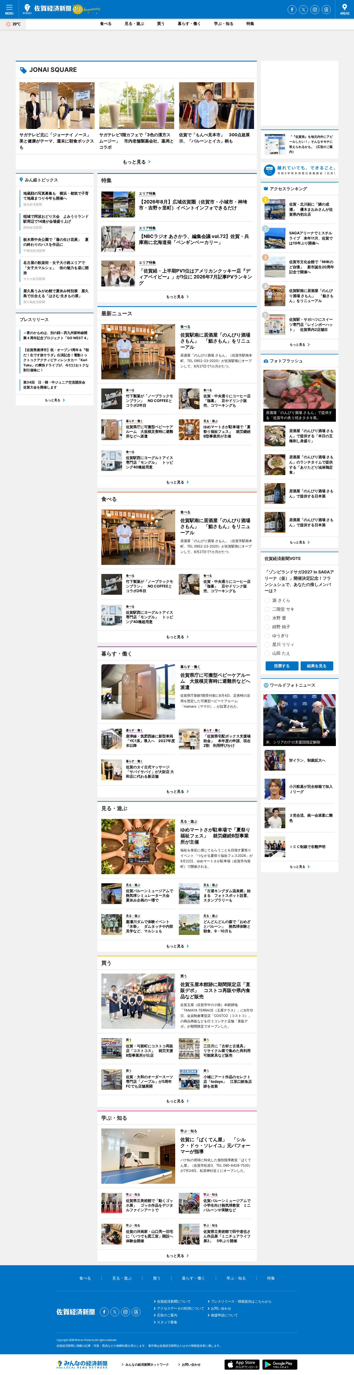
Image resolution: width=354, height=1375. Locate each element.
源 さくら (281, 600)
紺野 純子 (281, 626)
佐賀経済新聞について (174, 1301)
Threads (326, 9)
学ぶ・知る (223, 23)
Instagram (314, 9)
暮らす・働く (189, 23)
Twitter (303, 9)
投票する (282, 665)
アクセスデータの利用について (180, 1308)
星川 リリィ (283, 644)
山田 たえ (281, 653)
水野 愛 (279, 617)
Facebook (292, 9)
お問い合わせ (221, 1308)
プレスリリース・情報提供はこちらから (241, 1301)
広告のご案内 (167, 1315)
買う (161, 23)
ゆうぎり (280, 635)
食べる (106, 23)
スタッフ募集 (167, 1322)
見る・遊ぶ (134, 23)
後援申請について (224, 1315)
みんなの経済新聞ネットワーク (81, 1365)
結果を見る (317, 665)
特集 (250, 23)
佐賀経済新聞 (47, 9)
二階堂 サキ (283, 609)
